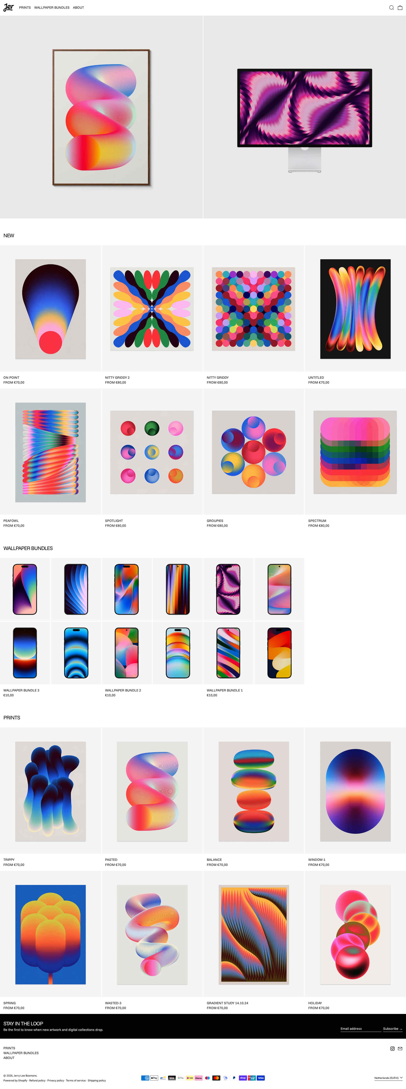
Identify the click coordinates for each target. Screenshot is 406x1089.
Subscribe (390, 1028)
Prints (9, 1048)
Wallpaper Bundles (21, 1053)
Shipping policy (97, 1080)
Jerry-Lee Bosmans (25, 1075)
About (8, 1058)
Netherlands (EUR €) (386, 1077)
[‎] (101, 117)
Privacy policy (55, 1080)
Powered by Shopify (15, 1080)
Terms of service (76, 1080)
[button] (391, 7)
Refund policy (37, 1080)
